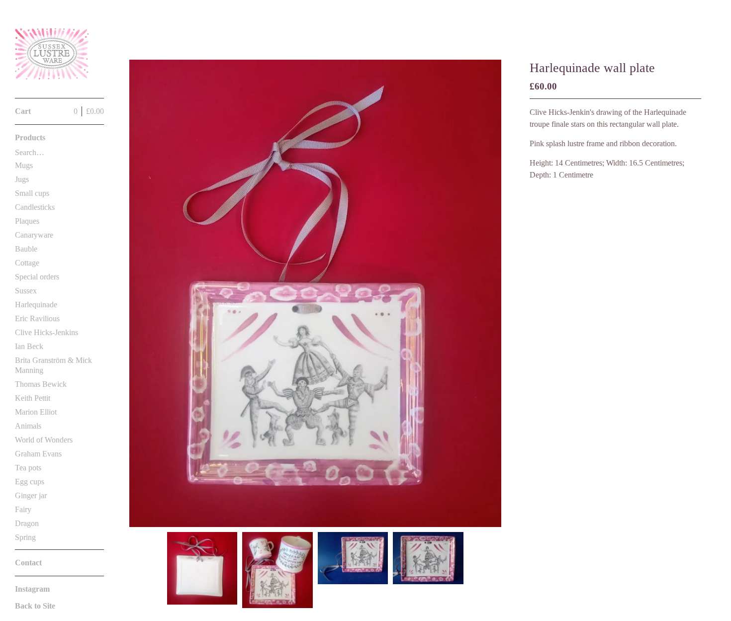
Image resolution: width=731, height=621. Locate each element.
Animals (28, 426)
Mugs (24, 165)
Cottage (27, 263)
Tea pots (28, 467)
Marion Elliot (36, 412)
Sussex (26, 290)
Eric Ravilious (37, 318)
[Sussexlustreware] (52, 54)
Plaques (27, 221)
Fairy (23, 509)
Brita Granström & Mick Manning (53, 365)
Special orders (37, 276)
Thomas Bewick (41, 384)
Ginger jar (31, 495)
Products (30, 137)
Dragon (27, 523)
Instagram (32, 589)
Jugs (22, 179)
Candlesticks (35, 207)
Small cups (32, 193)
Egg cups (29, 481)
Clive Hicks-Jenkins (46, 332)
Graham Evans (38, 453)
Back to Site (35, 606)
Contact (28, 562)
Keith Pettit (32, 398)
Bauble (26, 249)
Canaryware (34, 235)
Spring (25, 537)
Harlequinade (36, 304)
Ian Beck (29, 346)
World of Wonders (44, 440)
